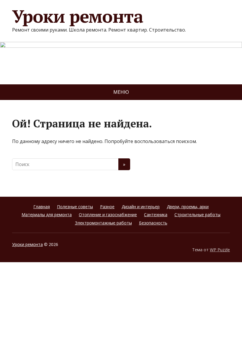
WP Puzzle (220, 249)
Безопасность (153, 223)
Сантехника (155, 214)
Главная (41, 206)
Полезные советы (75, 206)
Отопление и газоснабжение (108, 214)
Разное (107, 206)
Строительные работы (197, 214)
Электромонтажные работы (103, 223)
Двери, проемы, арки (188, 206)
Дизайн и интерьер (141, 206)
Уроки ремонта (77, 16)
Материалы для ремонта (47, 214)
